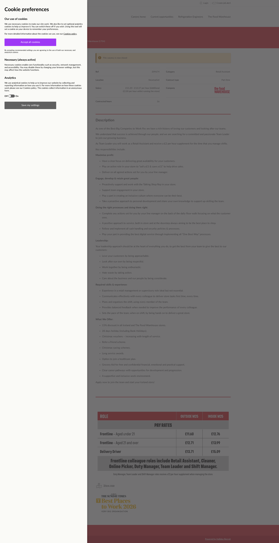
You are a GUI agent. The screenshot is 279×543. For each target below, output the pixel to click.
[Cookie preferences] (139, 271)
